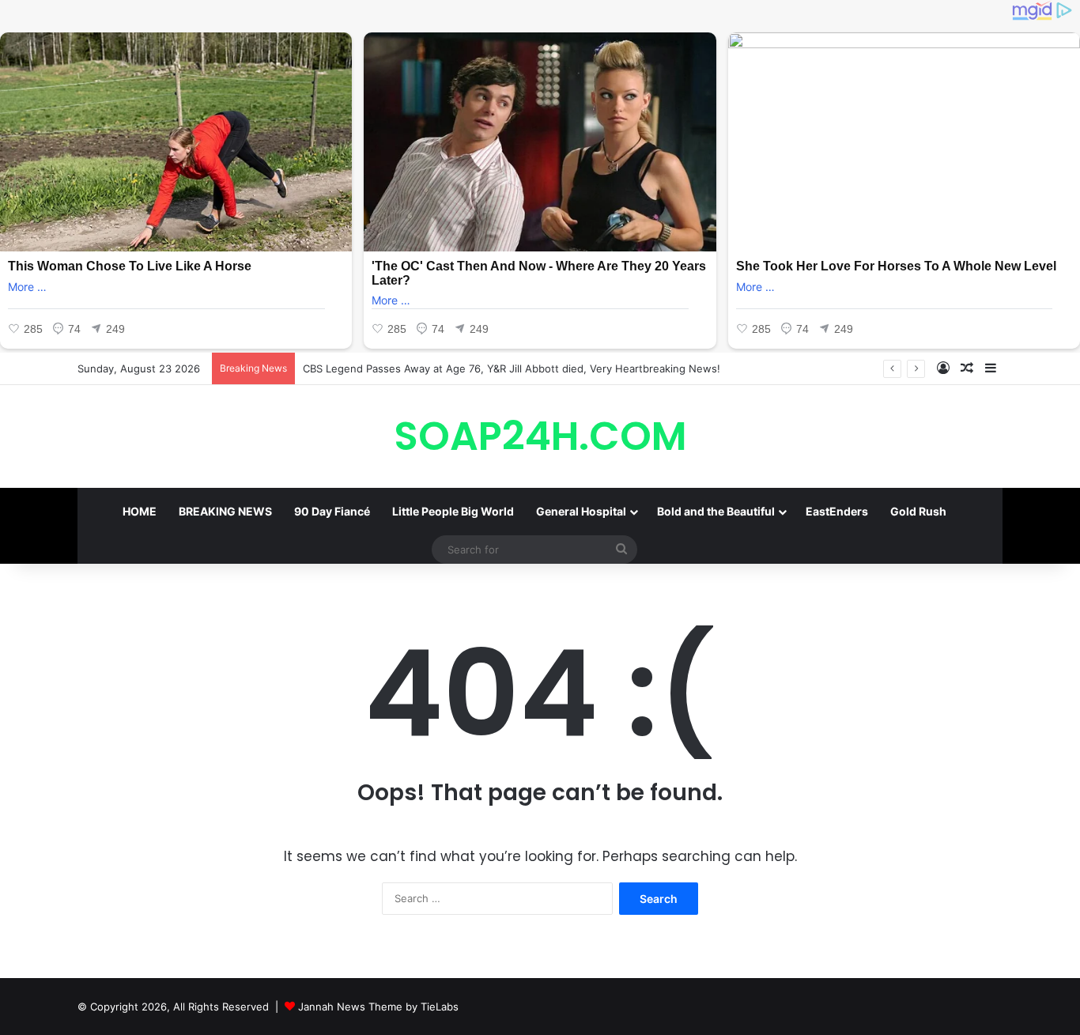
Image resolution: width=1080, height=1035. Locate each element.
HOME (140, 511)
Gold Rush (918, 511)
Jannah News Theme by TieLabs (378, 1006)
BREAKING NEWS (225, 511)
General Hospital (581, 511)
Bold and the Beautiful (716, 511)
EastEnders (837, 511)
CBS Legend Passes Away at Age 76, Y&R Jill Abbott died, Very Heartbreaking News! (511, 368)
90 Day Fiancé (332, 511)
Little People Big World (453, 511)
